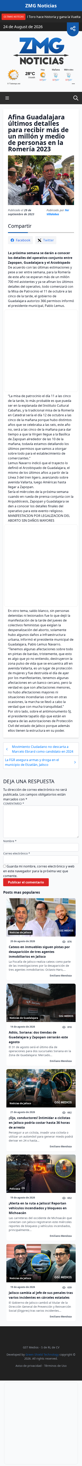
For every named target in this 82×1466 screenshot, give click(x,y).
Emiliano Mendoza (61, 975)
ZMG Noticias (41, 5)
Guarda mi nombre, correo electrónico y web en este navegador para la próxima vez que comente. (38, 871)
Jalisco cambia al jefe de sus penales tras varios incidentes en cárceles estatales (41, 1295)
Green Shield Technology (42, 1354)
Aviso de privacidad (29, 1366)
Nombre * (10, 841)
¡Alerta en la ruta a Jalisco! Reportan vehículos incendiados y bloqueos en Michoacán (38, 1208)
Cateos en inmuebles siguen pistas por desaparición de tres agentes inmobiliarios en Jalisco (39, 952)
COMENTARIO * (13, 803)
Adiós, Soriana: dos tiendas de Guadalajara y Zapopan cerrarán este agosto (38, 1037)
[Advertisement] (41, 351)
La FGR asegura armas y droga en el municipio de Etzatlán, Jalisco (32, 762)
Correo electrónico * (16, 853)
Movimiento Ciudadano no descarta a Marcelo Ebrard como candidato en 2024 (42, 749)
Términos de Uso (55, 1366)
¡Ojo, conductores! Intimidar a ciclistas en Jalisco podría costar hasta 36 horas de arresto (39, 1123)
